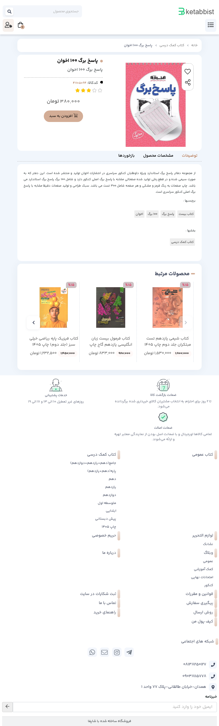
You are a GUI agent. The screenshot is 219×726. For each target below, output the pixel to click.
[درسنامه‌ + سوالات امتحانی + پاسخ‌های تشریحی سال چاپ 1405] (110, 307)
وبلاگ (208, 553)
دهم (112, 479)
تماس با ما (107, 603)
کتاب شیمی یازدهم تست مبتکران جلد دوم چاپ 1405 (167, 342)
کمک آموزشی (203, 569)
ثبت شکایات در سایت (98, 594)
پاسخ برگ (168, 214)
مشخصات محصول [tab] (158, 156)
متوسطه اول (107, 503)
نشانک (208, 544)
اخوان (139, 214)
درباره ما (109, 553)
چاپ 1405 (109, 527)
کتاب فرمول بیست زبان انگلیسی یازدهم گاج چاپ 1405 (110, 342)
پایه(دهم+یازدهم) (101, 471)
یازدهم (110, 487)
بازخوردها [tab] (126, 156)
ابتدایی (111, 511)
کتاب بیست (186, 214)
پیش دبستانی (105, 519)
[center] (9, 11)
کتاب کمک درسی (171, 45)
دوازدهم (109, 495)
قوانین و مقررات (199, 594)
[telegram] (129, 652)
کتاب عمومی (202, 455)
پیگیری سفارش (199, 603)
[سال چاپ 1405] (167, 307)
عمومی (208, 561)
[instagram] (117, 652)
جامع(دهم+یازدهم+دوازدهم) (93, 463)
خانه (194, 45)
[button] (185, 322)
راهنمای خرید (104, 612)
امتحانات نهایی (202, 577)
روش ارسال (203, 612)
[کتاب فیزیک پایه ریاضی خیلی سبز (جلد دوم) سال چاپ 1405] (53, 307)
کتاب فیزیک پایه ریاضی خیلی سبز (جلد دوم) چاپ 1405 (53, 342)
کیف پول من (202, 621)
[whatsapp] (92, 652)
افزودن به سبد (61, 116)
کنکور (208, 585)
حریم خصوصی (104, 535)
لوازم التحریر (202, 535)
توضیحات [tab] (189, 156)
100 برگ (152, 214)
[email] (104, 652)
